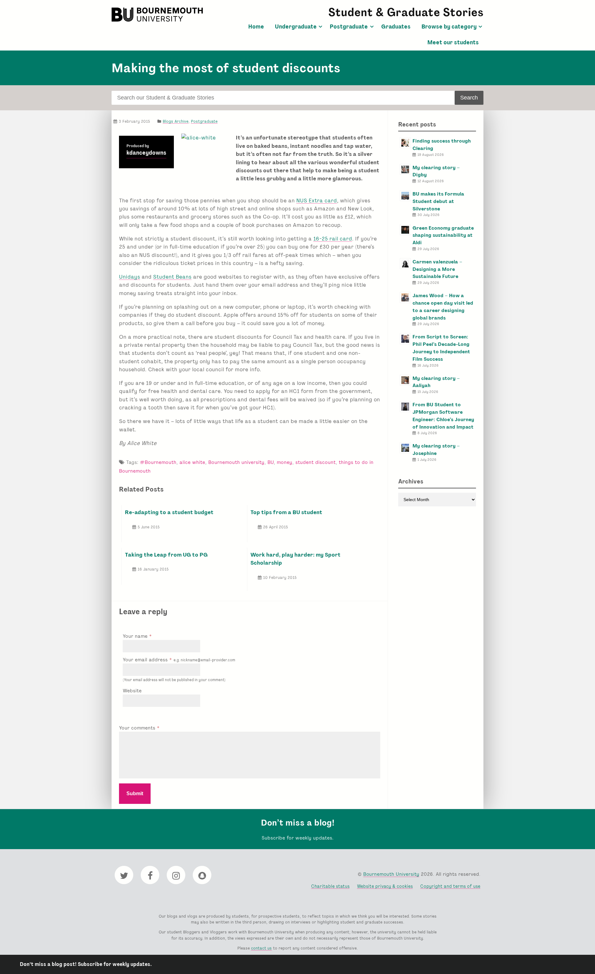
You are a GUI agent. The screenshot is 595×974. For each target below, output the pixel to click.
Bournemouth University (158, 14)
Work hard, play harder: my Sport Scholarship (295, 558)
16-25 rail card (332, 238)
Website (132, 690)
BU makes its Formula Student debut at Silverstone (438, 201)
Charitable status (330, 886)
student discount (315, 462)
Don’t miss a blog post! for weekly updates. (86, 964)
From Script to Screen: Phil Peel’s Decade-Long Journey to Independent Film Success (441, 347)
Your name (136, 636)
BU (270, 462)
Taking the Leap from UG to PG (166, 554)
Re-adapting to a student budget (169, 512)
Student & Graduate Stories (405, 12)
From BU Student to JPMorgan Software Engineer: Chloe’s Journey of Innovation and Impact (443, 415)
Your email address (179, 659)
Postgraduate (349, 26)
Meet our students (453, 42)
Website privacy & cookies (385, 886)
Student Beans (172, 276)
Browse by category (449, 26)
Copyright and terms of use (450, 886)
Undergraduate (296, 26)
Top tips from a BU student (286, 512)
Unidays (129, 276)
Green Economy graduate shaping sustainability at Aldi (443, 235)
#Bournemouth (158, 462)
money (284, 462)
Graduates (396, 26)
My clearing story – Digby (436, 171)
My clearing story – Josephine (436, 449)
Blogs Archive (175, 121)
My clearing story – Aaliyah (436, 382)
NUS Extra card (316, 200)
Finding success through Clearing (441, 145)
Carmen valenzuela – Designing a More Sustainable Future (437, 269)
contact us (261, 948)
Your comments (138, 728)
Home (256, 26)
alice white (192, 462)
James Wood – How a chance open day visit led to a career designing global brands (442, 306)
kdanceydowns (146, 152)
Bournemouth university (236, 462)
